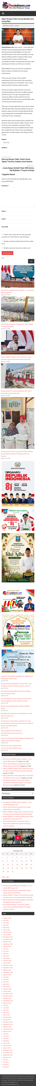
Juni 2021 (6, 1062)
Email (4, 219)
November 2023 (8, 996)
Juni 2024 (6, 979)
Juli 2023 (5, 1005)
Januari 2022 (7, 1048)
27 (26, 868)
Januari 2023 (7, 1019)
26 (22, 868)
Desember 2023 (8, 993)
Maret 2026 (6, 930)
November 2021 (8, 1052)
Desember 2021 (8, 1050)
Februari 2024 (7, 989)
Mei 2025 (6, 953)
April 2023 (6, 1012)
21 (31, 864)
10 (12, 861)
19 (22, 864)
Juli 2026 (5, 920)
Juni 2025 (6, 951)
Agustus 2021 (7, 1057)
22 (3, 868)
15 (3, 864)
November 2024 (8, 967)
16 (8, 864)
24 (12, 868)
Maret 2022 (6, 1043)
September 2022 (8, 1029)
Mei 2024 (6, 982)
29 (3, 871)
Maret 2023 (6, 1015)
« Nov (3, 877)
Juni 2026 (6, 923)
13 (26, 861)
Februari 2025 (7, 960)
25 (17, 868)
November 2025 (8, 939)
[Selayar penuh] (32, 845)
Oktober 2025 (7, 941)
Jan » (7, 877)
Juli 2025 (5, 949)
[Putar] (4, 845)
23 (8, 868)
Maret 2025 (6, 958)
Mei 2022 (6, 1038)
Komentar (5, 185)
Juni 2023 (6, 1008)
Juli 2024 (5, 977)
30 (8, 871)
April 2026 (6, 927)
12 (22, 861)
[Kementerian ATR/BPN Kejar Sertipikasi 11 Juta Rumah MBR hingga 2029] (17, 276)
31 (12, 871)
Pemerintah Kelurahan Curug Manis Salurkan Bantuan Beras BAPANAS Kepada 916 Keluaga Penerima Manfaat (17, 453)
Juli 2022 (5, 1033)
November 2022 (8, 1024)
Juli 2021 (5, 1059)
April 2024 (6, 984)
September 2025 (8, 944)
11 (17, 861)
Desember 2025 (8, 937)
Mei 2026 (6, 925)
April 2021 (6, 1067)
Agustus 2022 (7, 1031)
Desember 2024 (8, 965)
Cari (3, 258)
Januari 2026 (7, 934)
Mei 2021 (6, 1064)
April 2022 (6, 1041)
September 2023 (8, 1000)
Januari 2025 (7, 963)
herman (17, 25)
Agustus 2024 (7, 974)
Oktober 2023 (7, 998)
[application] (18, 838)
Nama (4, 211)
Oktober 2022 (7, 1026)
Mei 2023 (6, 1010)
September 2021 (8, 1055)
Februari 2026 (7, 932)
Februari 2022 (7, 1045)
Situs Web (5, 227)
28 (31, 868)
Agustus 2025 (7, 946)
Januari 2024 (7, 991)
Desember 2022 (8, 1022)
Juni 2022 (6, 1036)
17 (12, 864)
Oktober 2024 (7, 970)
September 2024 (8, 972)
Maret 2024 (6, 986)
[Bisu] (29, 845)
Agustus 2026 (7, 918)
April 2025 (6, 956)
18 (17, 864)
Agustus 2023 (7, 1003)
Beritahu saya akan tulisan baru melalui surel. (17, 248)
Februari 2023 (7, 1017)
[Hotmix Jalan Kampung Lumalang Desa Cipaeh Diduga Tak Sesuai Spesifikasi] (17, 309)
